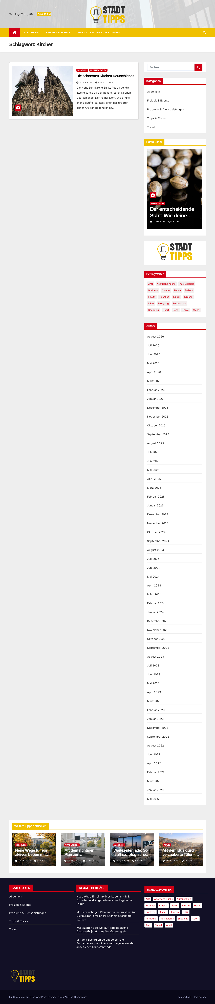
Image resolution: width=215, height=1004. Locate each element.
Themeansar (80, 997)
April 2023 (154, 692)
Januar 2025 (155, 505)
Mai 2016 (153, 799)
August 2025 (155, 443)
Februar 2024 (156, 603)
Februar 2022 (156, 772)
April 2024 (154, 585)
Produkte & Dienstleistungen (99, 32)
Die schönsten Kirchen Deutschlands (105, 76)
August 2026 (155, 336)
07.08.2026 (123, 860)
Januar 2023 (155, 718)
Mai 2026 (153, 363)
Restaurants (179, 303)
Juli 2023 (153, 665)
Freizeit (189, 290)
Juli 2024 (153, 558)
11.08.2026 (74, 860)
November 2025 (157, 416)
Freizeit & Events (58, 32)
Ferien (177, 290)
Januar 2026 (155, 398)
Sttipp (175, 221)
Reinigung (163, 303)
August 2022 (155, 745)
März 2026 (154, 381)
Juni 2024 (153, 567)
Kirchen (188, 296)
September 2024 (158, 541)
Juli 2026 (153, 345)
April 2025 (154, 478)
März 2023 (154, 701)
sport (166, 309)
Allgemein (31, 32)
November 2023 (157, 630)
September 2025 (158, 434)
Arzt (150, 283)
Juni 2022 (153, 754)
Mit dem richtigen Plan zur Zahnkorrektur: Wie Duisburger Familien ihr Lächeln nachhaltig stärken (106, 915)
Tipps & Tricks (156, 118)
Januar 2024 (155, 612)
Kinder (176, 296)
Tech (175, 309)
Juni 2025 (153, 461)
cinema (166, 290)
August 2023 (155, 656)
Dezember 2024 (157, 514)
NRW (151, 303)
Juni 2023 (153, 674)
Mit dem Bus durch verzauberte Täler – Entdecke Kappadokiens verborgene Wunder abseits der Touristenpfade (105, 943)
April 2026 (154, 372)
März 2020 (154, 781)
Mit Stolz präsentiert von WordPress (28, 997)
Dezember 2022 (157, 727)
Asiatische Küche (166, 283)
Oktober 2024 (156, 532)
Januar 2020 (155, 790)
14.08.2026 (25, 860)
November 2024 (157, 523)
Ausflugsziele (187, 283)
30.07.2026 (172, 860)
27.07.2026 (159, 221)
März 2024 (154, 594)
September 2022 (158, 736)
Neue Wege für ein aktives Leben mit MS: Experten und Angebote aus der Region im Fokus (104, 900)
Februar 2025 (156, 496)
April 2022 (154, 763)
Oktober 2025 (156, 425)
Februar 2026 (156, 390)
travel (185, 309)
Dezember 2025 (157, 407)
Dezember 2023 (157, 621)
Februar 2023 (156, 710)
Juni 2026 (153, 354)
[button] (204, 32)
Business (153, 290)
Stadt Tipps (105, 82)
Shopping (153, 309)
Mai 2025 (153, 470)
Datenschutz (184, 997)
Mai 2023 (153, 683)
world (196, 309)
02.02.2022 (86, 82)
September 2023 (158, 647)
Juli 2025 (153, 452)
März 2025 (154, 487)
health (151, 296)
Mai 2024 (153, 576)
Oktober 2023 (156, 638)
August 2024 (155, 550)
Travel (151, 127)
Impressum (200, 997)
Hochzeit (164, 296)
